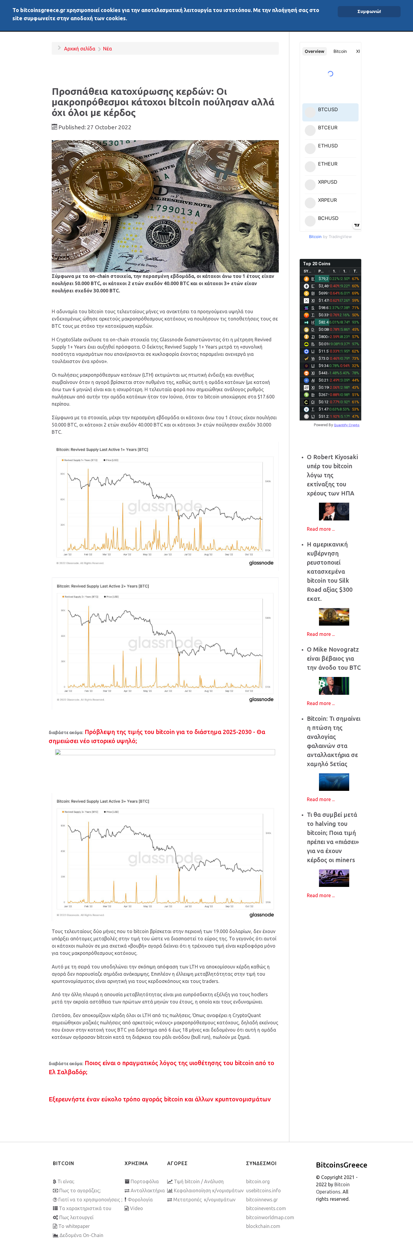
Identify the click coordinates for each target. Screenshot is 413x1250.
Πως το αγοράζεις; (80, 1190)
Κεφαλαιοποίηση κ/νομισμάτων (209, 1190)
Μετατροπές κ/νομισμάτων (204, 1199)
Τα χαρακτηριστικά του (85, 1208)
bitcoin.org (258, 1181)
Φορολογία (140, 1199)
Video (136, 1208)
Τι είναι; (65, 1181)
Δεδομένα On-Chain (81, 1235)
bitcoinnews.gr (262, 1199)
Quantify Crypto (346, 425)
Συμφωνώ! (369, 11)
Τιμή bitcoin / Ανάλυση (199, 1181)
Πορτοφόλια (145, 1181)
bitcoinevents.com (266, 1208)
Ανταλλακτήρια (148, 1190)
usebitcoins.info (263, 1190)
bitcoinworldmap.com (270, 1217)
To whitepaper (74, 1226)
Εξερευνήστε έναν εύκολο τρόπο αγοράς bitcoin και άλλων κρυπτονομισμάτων (160, 1099)
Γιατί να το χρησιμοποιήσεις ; (90, 1199)
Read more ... (321, 529)
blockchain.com (263, 1226)
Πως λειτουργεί (76, 1217)
